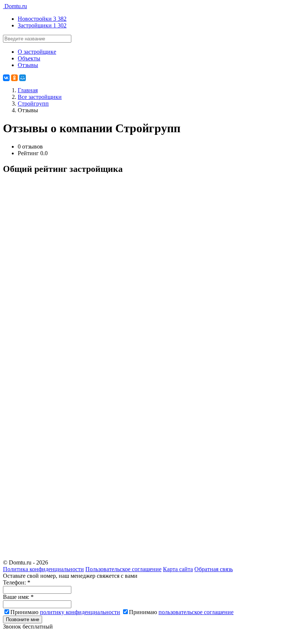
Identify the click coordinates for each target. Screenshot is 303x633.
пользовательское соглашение (196, 612)
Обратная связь (213, 569)
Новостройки (42, 19)
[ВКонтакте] (6, 77)
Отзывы (28, 65)
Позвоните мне (22, 619)
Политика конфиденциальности (43, 569)
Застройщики (42, 25)
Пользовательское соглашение (123, 569)
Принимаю (65, 612)
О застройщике (37, 52)
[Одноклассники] (14, 77)
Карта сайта (178, 569)
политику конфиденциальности (80, 612)
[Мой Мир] (22, 77)
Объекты (29, 58)
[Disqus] (151, 274)
